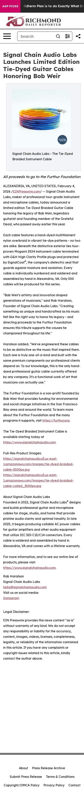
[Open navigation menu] (7, 36)
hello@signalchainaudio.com (25, 587)
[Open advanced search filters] (67, 36)
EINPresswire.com (26, 191)
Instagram (11, 598)
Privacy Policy (53, 785)
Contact (74, 785)
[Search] (58, 36)
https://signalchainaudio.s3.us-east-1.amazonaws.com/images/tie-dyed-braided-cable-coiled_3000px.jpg (38, 480)
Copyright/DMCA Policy (21, 785)
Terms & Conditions (60, 777)
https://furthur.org (56, 420)
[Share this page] (78, 36)
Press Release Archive (48, 768)
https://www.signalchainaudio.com (29, 442)
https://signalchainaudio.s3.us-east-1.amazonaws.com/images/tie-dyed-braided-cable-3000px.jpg (38, 464)
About (23, 768)
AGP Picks (10, 6)
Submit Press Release (26, 777)
